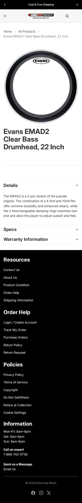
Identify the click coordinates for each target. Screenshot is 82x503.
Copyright (10, 390)
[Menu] (5, 16)
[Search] (67, 16)
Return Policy (12, 345)
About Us (10, 277)
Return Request (14, 352)
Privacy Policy (13, 375)
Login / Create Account (20, 322)
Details (10, 185)
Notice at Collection (17, 405)
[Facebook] (33, 493)
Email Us (9, 469)
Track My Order (14, 330)
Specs (10, 229)
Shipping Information (18, 300)
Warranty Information (25, 239)
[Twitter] (48, 493)
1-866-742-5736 (15, 454)
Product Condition (16, 285)
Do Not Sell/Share (16, 397)
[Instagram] (41, 493)
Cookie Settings (14, 412)
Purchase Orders (15, 337)
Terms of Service (15, 382)
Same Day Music (46, 483)
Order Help (11, 292)
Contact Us (11, 270)
